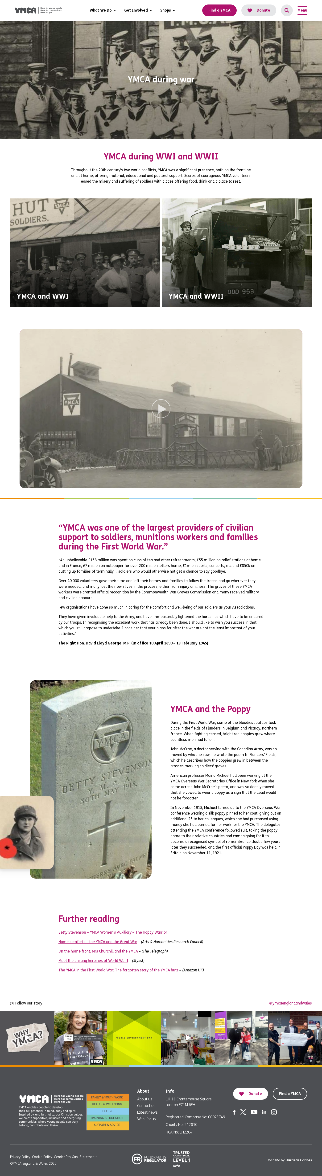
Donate (263, 10)
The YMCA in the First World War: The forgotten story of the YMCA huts (118, 970)
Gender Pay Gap (66, 1157)
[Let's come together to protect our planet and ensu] (134, 1038)
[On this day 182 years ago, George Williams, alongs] (27, 1038)
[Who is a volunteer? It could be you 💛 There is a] (188, 1038)
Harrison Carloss (298, 1160)
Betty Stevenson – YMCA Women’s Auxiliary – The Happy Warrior (112, 932)
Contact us (146, 1105)
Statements (88, 1157)
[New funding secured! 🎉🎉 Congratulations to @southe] (295, 1038)
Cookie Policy (42, 1157)
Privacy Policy (20, 1157)
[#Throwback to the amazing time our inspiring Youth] (241, 1038)
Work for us (146, 1119)
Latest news (147, 1112)
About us (144, 1099)
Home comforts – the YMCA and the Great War (97, 942)
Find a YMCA (290, 1093)
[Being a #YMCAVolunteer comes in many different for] (80, 1038)
